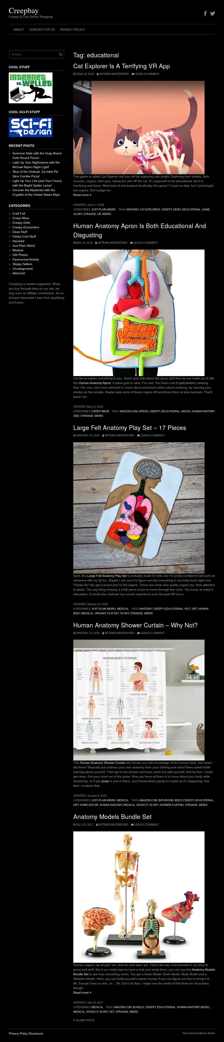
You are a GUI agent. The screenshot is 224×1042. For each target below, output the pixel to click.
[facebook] (205, 13)
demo (177, 209)
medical (87, 613)
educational (191, 209)
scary (77, 214)
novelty (142, 804)
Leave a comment (147, 74)
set (111, 1011)
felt (188, 608)
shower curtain (171, 804)
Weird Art (18, 273)
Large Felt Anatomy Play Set (107, 575)
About (19, 29)
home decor (89, 804)
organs (100, 613)
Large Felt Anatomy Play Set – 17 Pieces (129, 427)
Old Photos (20, 255)
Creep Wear (100, 411)
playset (113, 613)
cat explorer (150, 209)
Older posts (85, 1020)
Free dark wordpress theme (199, 1033)
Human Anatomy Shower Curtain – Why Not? (135, 624)
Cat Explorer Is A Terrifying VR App (121, 65)
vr (99, 214)
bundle (138, 1007)
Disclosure (36, 1033)
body (178, 800)
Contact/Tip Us (42, 29)
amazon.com (129, 411)
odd (76, 415)
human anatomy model (193, 1007)
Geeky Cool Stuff (24, 236)
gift (194, 608)
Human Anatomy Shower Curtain (102, 762)
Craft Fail (18, 213)
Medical (123, 608)
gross (186, 411)
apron (143, 411)
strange (89, 214)
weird (106, 214)
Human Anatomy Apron (95, 383)
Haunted (18, 241)
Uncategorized (22, 268)
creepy (166, 209)
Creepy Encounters (25, 227)
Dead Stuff (19, 232)
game (206, 209)
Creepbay (24, 10)
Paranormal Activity (25, 259)
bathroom (166, 800)
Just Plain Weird (103, 209)
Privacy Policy (72, 29)
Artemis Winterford (114, 74)
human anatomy (203, 411)
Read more (82, 195)
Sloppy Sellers (22, 264)
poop (105, 781)
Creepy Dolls (21, 222)
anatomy (132, 209)
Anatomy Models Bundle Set (112, 816)
